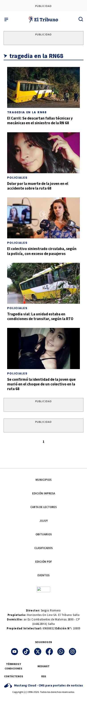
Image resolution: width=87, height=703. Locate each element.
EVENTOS (43, 575)
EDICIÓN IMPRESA (43, 493)
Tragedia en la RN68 (27, 112)
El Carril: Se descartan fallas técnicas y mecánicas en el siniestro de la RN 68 (40, 120)
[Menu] (6, 19)
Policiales (17, 177)
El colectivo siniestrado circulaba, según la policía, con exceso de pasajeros (42, 251)
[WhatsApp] (60, 651)
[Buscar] (80, 19)
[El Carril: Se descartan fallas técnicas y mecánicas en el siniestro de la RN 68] (43, 87)
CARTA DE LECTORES (43, 507)
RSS (43, 676)
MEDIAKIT (43, 666)
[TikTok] (26, 651)
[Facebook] (49, 651)
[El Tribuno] (43, 19)
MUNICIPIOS (43, 480)
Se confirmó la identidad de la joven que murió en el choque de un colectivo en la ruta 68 (41, 384)
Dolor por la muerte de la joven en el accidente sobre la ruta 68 (37, 186)
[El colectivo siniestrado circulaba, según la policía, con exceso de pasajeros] (43, 217)
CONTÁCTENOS (13, 676)
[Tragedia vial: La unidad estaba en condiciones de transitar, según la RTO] (43, 283)
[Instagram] (72, 651)
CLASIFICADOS (43, 548)
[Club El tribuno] (43, 589)
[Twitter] (37, 651)
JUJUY (43, 521)
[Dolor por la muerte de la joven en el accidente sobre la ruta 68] (43, 152)
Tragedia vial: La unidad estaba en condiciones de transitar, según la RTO (40, 316)
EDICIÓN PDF (43, 562)
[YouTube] (14, 651)
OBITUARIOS (43, 534)
